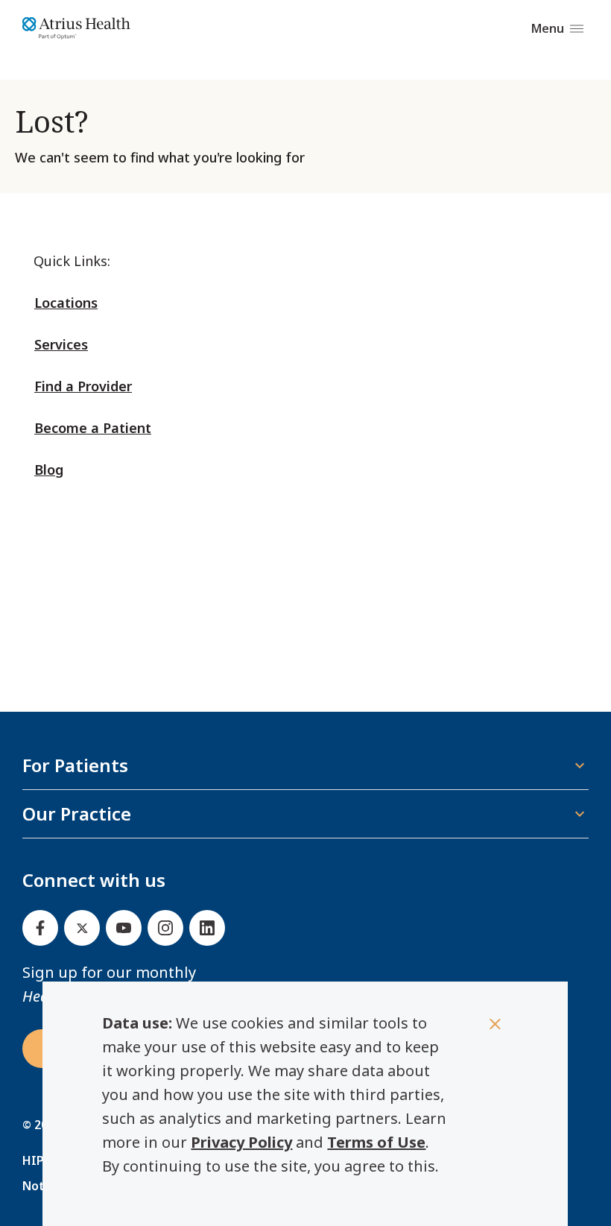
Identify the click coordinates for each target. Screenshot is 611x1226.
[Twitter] (82, 928)
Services (61, 344)
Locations (66, 303)
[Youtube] (124, 928)
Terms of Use (376, 1142)
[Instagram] (165, 928)
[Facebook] (40, 928)
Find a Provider (83, 386)
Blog (48, 469)
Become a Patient (92, 428)
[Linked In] (207, 928)
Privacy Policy (241, 1142)
